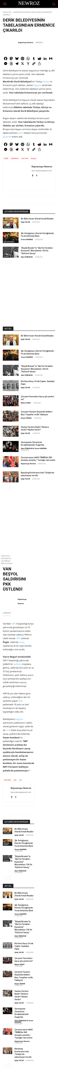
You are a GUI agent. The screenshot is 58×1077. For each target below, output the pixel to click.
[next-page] (9, 262)
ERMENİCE (15, 158)
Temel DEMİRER (27, 239)
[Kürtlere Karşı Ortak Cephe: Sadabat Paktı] (11, 385)
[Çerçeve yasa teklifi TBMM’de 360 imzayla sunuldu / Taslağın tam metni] (11, 461)
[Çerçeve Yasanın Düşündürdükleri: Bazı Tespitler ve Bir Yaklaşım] (11, 415)
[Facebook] (33, 175)
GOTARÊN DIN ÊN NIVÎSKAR (16, 212)
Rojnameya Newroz (25, 42)
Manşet (33, 158)
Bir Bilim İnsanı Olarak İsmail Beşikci (37, 219)
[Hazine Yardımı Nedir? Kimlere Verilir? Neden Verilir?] (11, 431)
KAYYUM (25, 158)
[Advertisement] (29, 298)
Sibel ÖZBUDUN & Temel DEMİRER (34, 448)
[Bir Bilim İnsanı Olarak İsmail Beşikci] (11, 222)
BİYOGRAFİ (7, 227)
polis (21, 132)
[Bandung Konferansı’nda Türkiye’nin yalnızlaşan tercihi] (11, 476)
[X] (37, 175)
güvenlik (7, 136)
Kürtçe (46, 81)
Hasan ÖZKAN (26, 418)
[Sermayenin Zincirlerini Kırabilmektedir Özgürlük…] (11, 446)
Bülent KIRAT (26, 403)
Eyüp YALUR (25, 222)
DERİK (6, 158)
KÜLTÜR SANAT (9, 242)
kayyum (37, 85)
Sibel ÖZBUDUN (27, 257)
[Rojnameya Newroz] (10, 42)
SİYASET (6, 256)
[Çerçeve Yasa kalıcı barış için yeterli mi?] (11, 400)
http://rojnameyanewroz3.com (42, 171)
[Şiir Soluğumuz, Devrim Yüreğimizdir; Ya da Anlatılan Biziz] (11, 237)
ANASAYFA (7, 12)
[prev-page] (4, 262)
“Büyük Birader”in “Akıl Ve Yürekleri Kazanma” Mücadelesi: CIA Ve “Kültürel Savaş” (37, 251)
